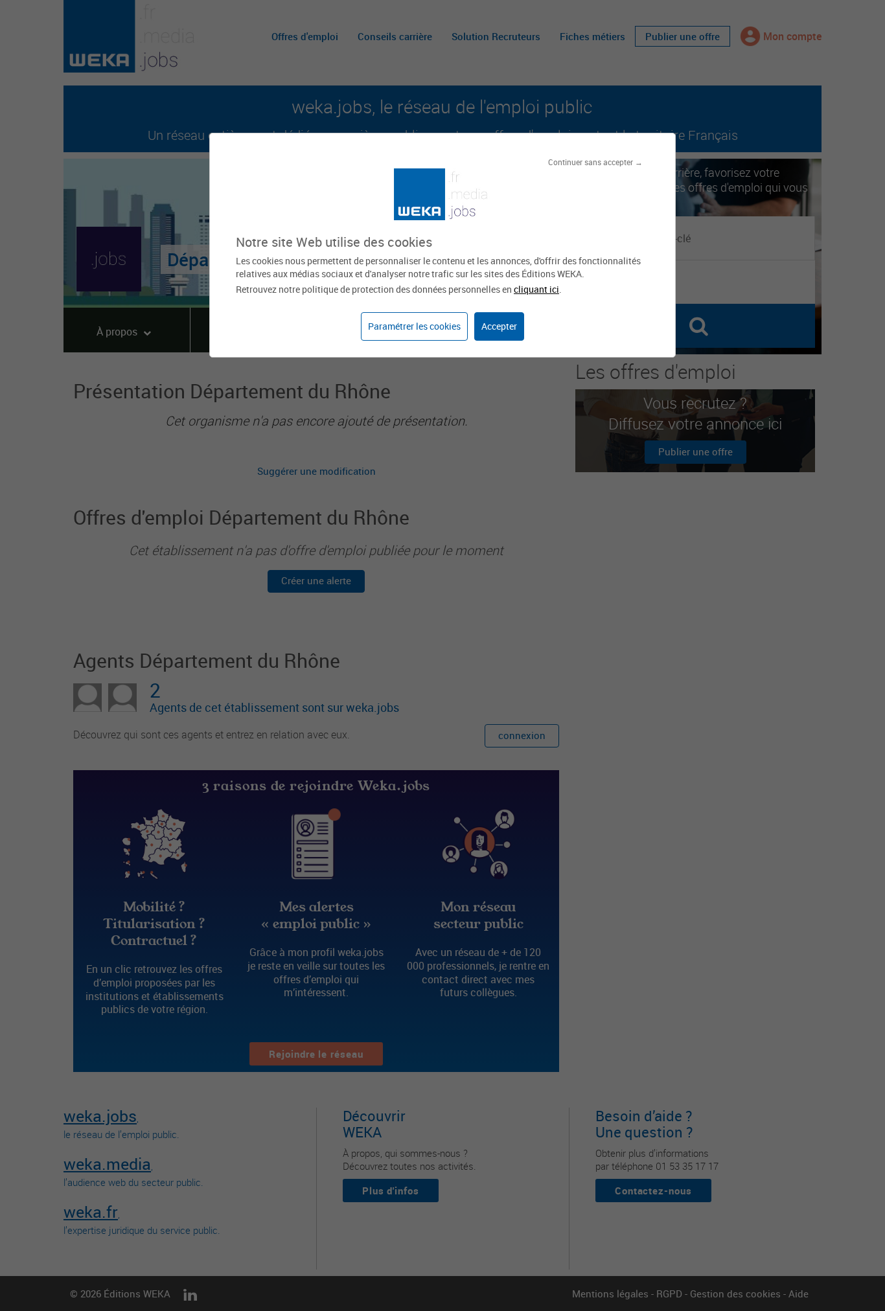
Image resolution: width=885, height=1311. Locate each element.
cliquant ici (536, 289)
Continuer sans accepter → (595, 162)
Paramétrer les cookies (414, 326)
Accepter (499, 326)
